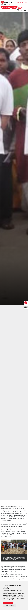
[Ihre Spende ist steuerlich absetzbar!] (26, 307)
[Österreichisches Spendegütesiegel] (26, 303)
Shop (19, 7)
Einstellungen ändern (10, 605)
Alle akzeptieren (8, 603)
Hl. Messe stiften (6, 7)
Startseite (3, 501)
